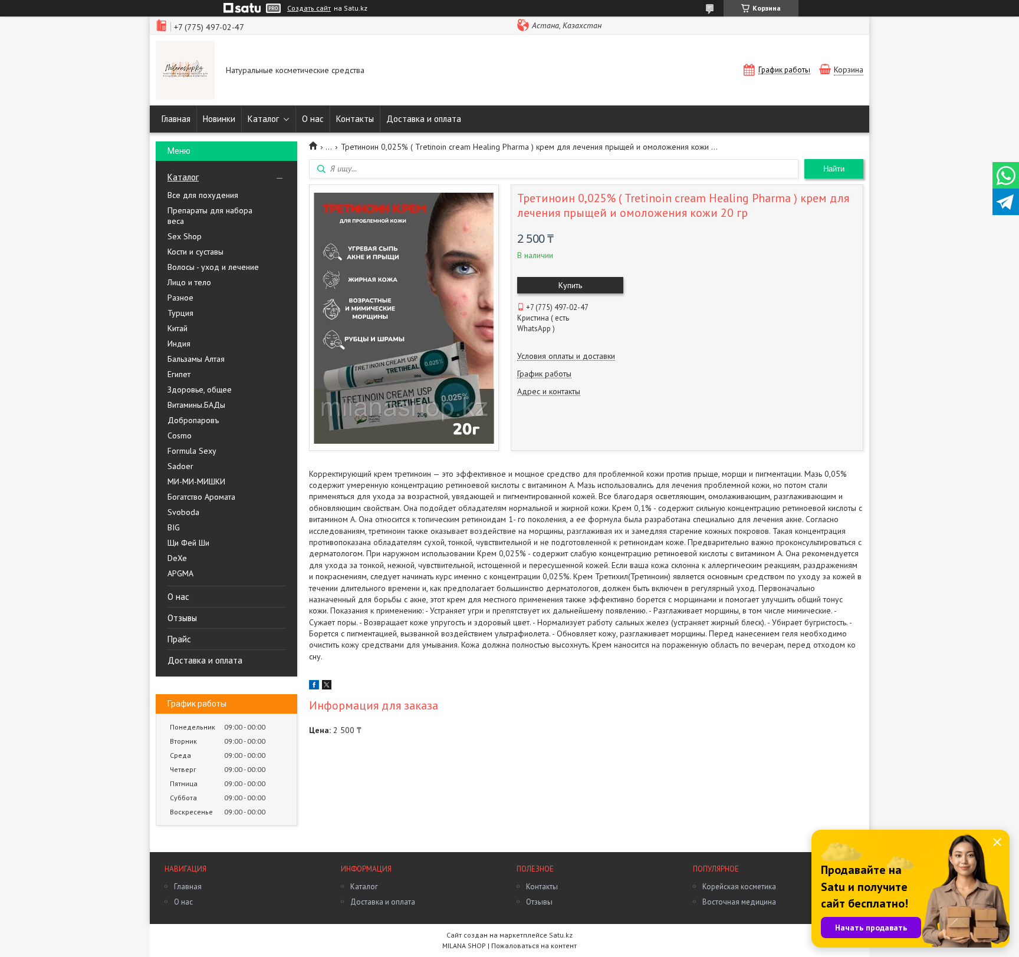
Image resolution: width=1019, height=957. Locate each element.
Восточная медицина (739, 902)
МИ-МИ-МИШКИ (196, 481)
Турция (180, 313)
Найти (833, 168)
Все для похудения (202, 195)
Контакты (355, 118)
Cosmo (179, 435)
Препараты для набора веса (209, 215)
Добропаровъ (193, 420)
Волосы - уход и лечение (213, 267)
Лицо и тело (189, 282)
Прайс (179, 639)
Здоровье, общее (199, 389)
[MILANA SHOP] (185, 71)
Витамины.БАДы (196, 405)
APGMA (180, 573)
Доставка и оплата (423, 118)
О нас (313, 118)
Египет (178, 374)
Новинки (219, 118)
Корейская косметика (739, 887)
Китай (177, 328)
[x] (326, 686)
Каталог (263, 118)
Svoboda (183, 512)
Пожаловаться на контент (534, 945)
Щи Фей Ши (188, 542)
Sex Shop (184, 236)
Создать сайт (309, 8)
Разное (180, 297)
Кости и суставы (195, 251)
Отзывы (182, 617)
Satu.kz (561, 934)
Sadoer (180, 466)
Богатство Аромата (201, 496)
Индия (178, 343)
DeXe (177, 558)
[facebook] (314, 686)
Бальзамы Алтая (196, 359)
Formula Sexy (191, 451)
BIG (173, 527)
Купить (570, 285)
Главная (176, 118)
